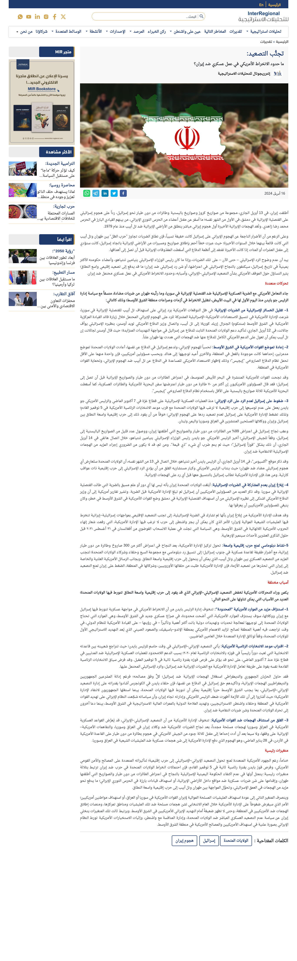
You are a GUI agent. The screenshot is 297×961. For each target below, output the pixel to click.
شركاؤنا (41, 31)
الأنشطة (96, 31)
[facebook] (54, 16)
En (261, 4)
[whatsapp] (86, 193)
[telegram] (95, 193)
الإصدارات (117, 31)
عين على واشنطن (187, 31)
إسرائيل (209, 840)
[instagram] (46, 16)
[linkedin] (37, 16)
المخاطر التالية (215, 31)
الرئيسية (274, 4)
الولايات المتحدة (236, 840)
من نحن (26, 32)
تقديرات (235, 31)
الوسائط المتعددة (68, 31)
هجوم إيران (184, 840)
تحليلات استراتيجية (266, 31)
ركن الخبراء (157, 31)
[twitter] (63, 16)
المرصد (138, 31)
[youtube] (28, 16)
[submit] (201, 16)
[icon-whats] (20, 16)
